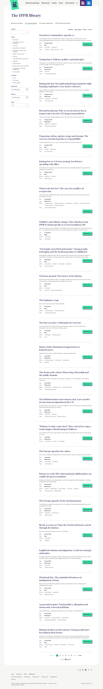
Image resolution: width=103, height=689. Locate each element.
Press (61, 3)
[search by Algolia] (65, 659)
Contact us (19, 674)
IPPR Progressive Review (62, 23)
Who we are (46, 3)
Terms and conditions (16, 676)
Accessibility (27, 676)
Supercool (89, 683)
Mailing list (32, 674)
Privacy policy (35, 676)
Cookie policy (44, 676)
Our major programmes (46, 23)
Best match (78, 29)
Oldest (85, 29)
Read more (87, 44)
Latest (90, 29)
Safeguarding (53, 676)
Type (12, 102)
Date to (13, 94)
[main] (51, 334)
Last (80, 655)
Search (13, 29)
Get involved (69, 3)
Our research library (31, 23)
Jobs (12, 674)
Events (54, 3)
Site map (13, 679)
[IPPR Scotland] (89, 3)
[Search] (77, 3)
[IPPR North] (83, 3)
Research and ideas (32, 3)
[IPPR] (15, 5)
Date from (14, 86)
